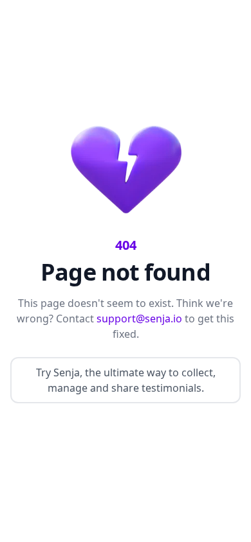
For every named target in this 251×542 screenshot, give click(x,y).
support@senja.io (139, 318)
